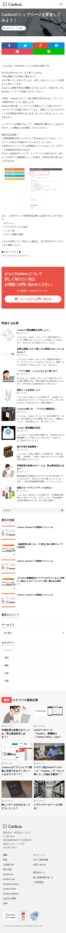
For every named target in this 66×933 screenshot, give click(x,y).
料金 (5, 859)
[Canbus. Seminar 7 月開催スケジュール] (8, 566)
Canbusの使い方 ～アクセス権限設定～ (37, 408)
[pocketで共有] (17, 52)
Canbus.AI (8, 874)
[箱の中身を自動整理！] (8, 452)
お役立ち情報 (9, 898)
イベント (9, 650)
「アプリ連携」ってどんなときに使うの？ (37, 371)
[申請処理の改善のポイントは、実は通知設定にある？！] (8, 471)
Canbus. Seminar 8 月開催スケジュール (35, 527)
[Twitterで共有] (25, 45)
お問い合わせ (39, 864)
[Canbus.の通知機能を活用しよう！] (8, 335)
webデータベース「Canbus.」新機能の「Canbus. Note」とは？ (47, 733)
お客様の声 (8, 864)
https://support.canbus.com (15, 255)
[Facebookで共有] (9, 45)
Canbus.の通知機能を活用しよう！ (34, 330)
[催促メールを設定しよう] (8, 395)
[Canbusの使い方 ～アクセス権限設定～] (8, 414)
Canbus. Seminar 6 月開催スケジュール (35, 595)
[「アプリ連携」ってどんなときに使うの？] (8, 376)
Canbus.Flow (9, 889)
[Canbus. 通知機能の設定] (8, 433)
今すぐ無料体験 (40, 859)
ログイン (37, 855)
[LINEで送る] (48, 52)
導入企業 (7, 869)
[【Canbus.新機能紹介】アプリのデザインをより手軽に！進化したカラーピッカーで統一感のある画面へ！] (8, 583)
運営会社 (37, 872)
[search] (62, 510)
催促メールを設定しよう (29, 390)
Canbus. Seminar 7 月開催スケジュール (35, 561)
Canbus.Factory (11, 884)
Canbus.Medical (11, 893)
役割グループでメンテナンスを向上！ (35, 487)
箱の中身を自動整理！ (27, 446)
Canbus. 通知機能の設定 (28, 427)
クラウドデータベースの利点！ (48, 806)
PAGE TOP (61, 901)
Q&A (5, 903)
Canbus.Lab (9, 879)
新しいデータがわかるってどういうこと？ (16, 806)
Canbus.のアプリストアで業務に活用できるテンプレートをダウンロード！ (17, 770)
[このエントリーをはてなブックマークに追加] (57, 45)
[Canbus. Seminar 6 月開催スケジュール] (8, 600)
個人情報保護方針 (41, 877)
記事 (7, 673)
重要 (7, 681)
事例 (7, 657)
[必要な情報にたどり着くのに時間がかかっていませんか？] (8, 354)
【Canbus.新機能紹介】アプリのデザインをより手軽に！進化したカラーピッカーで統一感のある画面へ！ (40, 581)
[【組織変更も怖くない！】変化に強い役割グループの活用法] (8, 549)
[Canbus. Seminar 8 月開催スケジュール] (8, 533)
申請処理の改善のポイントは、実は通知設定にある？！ (16, 733)
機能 (21, 28)
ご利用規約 (38, 882)
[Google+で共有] (41, 45)
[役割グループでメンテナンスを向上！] (8, 493)
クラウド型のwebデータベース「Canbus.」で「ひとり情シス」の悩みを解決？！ (49, 770)
